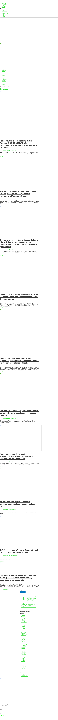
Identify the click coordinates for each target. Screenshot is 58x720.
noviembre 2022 (24, 644)
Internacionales (23, 666)
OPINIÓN (3, 7)
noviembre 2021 (24, 655)
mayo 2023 (23, 639)
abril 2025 (23, 629)
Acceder (22, 674)
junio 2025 (23, 627)
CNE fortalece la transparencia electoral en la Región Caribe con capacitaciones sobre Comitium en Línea (19, 296)
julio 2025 (23, 626)
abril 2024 (23, 630)
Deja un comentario (3, 150)
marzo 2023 (23, 641)
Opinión (22, 669)
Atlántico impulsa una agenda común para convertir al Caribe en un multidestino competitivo (28, 602)
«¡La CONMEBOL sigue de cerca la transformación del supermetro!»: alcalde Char (18, 504)
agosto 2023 (23, 636)
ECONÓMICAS (4, 6)
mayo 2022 (23, 649)
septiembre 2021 (24, 656)
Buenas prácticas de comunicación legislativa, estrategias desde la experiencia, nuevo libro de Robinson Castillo (19, 360)
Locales (8, 509)
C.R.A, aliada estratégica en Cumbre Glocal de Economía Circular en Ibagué (19, 551)
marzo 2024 (23, 631)
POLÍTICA (3, 5)
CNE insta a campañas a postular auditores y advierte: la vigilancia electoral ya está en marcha (19, 413)
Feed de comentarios (24, 676)
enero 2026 (23, 621)
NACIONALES (4, 3)
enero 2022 (23, 653)
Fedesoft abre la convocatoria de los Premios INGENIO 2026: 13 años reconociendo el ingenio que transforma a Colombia (18, 144)
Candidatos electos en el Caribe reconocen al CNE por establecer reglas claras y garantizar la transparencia (19, 577)
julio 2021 (23, 658)
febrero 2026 (23, 620)
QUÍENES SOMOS (4, 11)
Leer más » (1, 156)
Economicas (23, 665)
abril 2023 (23, 640)
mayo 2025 (23, 628)
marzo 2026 (23, 619)
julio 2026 (23, 616)
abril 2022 (23, 650)
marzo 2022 (23, 651)
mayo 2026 (23, 617)
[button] (29, 8)
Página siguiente (6, 589)
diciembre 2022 (24, 643)
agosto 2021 (23, 657)
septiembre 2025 (24, 624)
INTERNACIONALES (5, 4)
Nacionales (8, 150)
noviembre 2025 (24, 623)
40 (2, 589)
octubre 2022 (23, 645)
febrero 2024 (23, 632)
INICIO (3, 1)
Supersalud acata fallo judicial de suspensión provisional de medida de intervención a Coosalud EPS (16, 456)
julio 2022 (23, 648)
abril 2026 (23, 618)
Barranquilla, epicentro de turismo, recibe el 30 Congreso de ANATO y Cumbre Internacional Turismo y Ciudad (19, 193)
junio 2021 (23, 659)
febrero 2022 (23, 652)
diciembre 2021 (23, 654)
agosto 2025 (23, 625)
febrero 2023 (23, 642)
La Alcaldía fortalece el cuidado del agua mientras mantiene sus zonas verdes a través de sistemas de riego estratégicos (28, 596)
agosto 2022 (23, 647)
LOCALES (3, 2)
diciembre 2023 (24, 633)
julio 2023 (23, 637)
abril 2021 (23, 661)
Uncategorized (23, 670)
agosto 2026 (23, 615)
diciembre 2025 (24, 622)
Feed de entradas (24, 675)
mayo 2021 (23, 660)
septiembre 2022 (24, 646)
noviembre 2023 (24, 634)
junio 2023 (23, 638)
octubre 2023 (23, 635)
